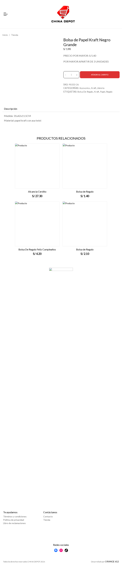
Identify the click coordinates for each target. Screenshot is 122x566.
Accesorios (84, 88)
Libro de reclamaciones (14, 523)
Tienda (14, 35)
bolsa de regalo (85, 91)
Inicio (5, 35)
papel (102, 91)
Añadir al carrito (99, 74)
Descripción (10, 108)
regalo (109, 91)
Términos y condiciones (15, 516)
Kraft (93, 88)
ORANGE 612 (112, 561)
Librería (100, 88)
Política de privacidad (13, 519)
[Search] (117, 14)
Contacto (48, 516)
